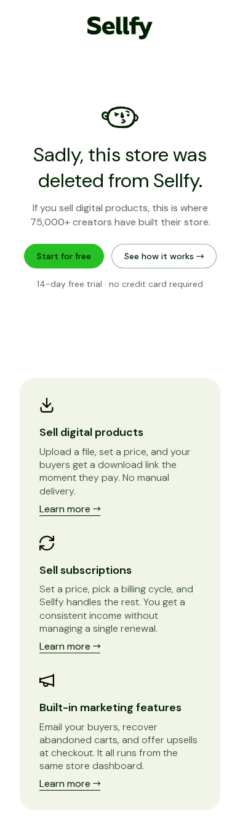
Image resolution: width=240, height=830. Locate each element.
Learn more (66, 508)
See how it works (160, 256)
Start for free (64, 256)
